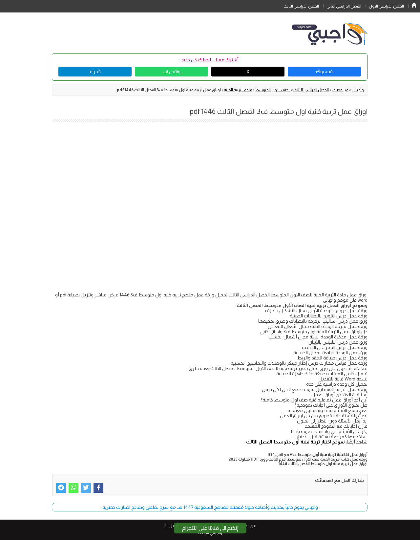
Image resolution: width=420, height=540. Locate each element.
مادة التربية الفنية (238, 90)
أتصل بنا (171, 525)
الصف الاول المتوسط (272, 90)
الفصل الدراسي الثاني (343, 6)
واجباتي (357, 90)
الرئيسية (414, 5)
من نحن (249, 525)
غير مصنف (340, 90)
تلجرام (95, 71)
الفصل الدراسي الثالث (301, 6)
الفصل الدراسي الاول (386, 6)
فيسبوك (324, 71)
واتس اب (171, 71)
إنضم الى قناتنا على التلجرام (210, 528)
